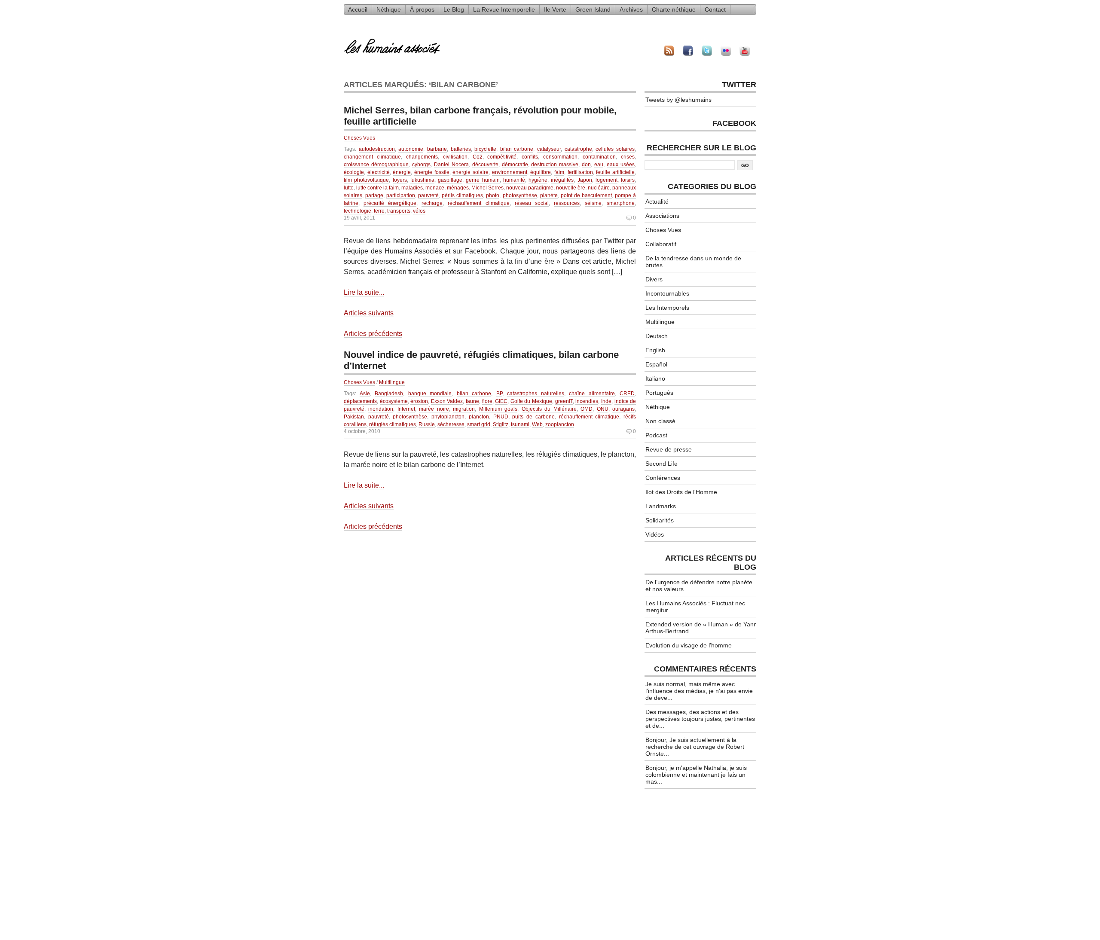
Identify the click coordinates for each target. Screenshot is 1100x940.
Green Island (593, 9)
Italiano (655, 378)
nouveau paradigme (529, 188)
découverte (485, 165)
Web (537, 424)
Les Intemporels (667, 307)
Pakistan (354, 417)
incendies (586, 401)
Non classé (660, 421)
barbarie (437, 149)
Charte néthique (674, 9)
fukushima (422, 180)
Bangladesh (389, 394)
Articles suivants (369, 313)
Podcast (656, 435)
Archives (631, 9)
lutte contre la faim (377, 188)
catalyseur (549, 149)
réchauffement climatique (478, 203)
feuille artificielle (615, 172)
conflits (530, 157)
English (655, 350)
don (586, 165)
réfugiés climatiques (392, 424)
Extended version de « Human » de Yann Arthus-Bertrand (701, 628)
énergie (402, 172)
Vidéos (654, 534)
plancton (479, 417)
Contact (715, 9)
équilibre (540, 172)
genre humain (482, 180)
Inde (606, 401)
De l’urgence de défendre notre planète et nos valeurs (698, 585)
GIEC (501, 401)
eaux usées (621, 165)
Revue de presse (668, 449)
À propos (422, 9)
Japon (585, 180)
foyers (400, 180)
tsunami (520, 424)
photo (492, 195)
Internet (406, 409)
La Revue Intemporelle (504, 9)
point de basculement (586, 195)
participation (400, 195)
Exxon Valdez (447, 401)
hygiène (538, 180)
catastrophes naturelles (535, 394)
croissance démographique (376, 165)
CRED (627, 394)
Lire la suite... (364, 292)
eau (598, 165)
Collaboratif (660, 244)
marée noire (434, 409)
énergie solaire (470, 172)
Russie (427, 424)
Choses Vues (359, 138)
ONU (602, 409)
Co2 (478, 157)
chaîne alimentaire (592, 394)
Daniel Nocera (451, 165)
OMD (587, 409)
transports (398, 211)
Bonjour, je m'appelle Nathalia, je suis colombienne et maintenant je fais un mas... (696, 774)
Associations (662, 215)
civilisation (455, 157)
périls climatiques (462, 195)
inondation (380, 409)
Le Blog (453, 9)
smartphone (621, 203)
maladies (412, 188)
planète (549, 195)
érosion (419, 401)
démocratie (515, 165)
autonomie (410, 149)
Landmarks (660, 506)
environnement (509, 172)
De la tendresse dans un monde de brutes (693, 262)
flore (487, 401)
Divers (654, 279)
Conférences (662, 477)
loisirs (628, 180)
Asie (365, 394)
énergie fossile (431, 172)
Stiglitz (500, 424)
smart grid (478, 424)
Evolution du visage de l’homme (688, 645)
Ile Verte (555, 9)
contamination (599, 157)
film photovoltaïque (366, 180)
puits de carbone (533, 417)
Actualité (657, 201)
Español (656, 364)
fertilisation (580, 172)
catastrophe (578, 149)
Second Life (661, 463)
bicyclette (485, 149)
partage (374, 195)
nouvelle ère (570, 188)
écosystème (394, 401)
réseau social (532, 203)
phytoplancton (447, 417)
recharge (432, 203)
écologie (354, 172)
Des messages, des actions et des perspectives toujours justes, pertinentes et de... (700, 718)
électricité (378, 172)
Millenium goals (498, 409)
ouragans (623, 409)
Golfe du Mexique (531, 401)
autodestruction (377, 149)
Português (659, 392)
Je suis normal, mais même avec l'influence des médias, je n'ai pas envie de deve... (699, 691)
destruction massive (554, 165)
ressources (567, 203)
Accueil (357, 9)
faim (559, 172)
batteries (461, 149)
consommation (560, 157)
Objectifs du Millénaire (549, 409)
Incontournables (667, 293)
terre (379, 211)
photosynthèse (520, 195)
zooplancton (559, 424)
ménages (458, 188)
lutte (349, 188)
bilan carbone (517, 149)
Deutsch (656, 336)
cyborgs (421, 165)
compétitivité (501, 157)
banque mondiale (430, 394)
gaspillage (450, 180)
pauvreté (428, 195)
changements (422, 157)
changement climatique (372, 157)
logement (606, 180)
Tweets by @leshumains (678, 99)
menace (434, 188)
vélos (419, 211)
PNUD (500, 417)
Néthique (388, 9)
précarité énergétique (390, 203)
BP (499, 394)
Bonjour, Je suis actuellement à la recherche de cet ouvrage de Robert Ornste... (694, 746)
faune (472, 401)
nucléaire (599, 188)
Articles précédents (373, 333)
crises (628, 157)
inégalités (562, 180)
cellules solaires (615, 149)
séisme (593, 203)
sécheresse (450, 424)
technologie (357, 211)
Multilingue (392, 382)
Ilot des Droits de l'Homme (681, 491)
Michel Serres (487, 188)
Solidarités (659, 520)
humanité (514, 180)
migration (464, 409)
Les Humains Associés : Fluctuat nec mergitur (695, 606)
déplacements (360, 401)
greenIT (564, 401)
